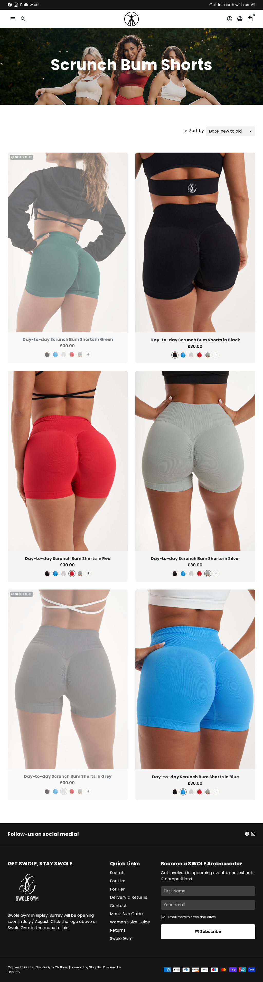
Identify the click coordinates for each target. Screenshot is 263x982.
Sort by (194, 131)
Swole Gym (121, 938)
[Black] (47, 354)
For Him (117, 881)
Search (117, 873)
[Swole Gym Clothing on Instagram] (16, 5)
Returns (118, 930)
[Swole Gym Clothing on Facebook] (10, 5)
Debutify (14, 972)
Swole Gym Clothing (52, 967)
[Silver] (80, 354)
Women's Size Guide (130, 922)
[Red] (72, 354)
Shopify (95, 967)
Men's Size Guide (126, 914)
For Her (117, 889)
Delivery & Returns (128, 897)
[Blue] (55, 354)
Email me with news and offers (192, 917)
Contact (118, 906)
